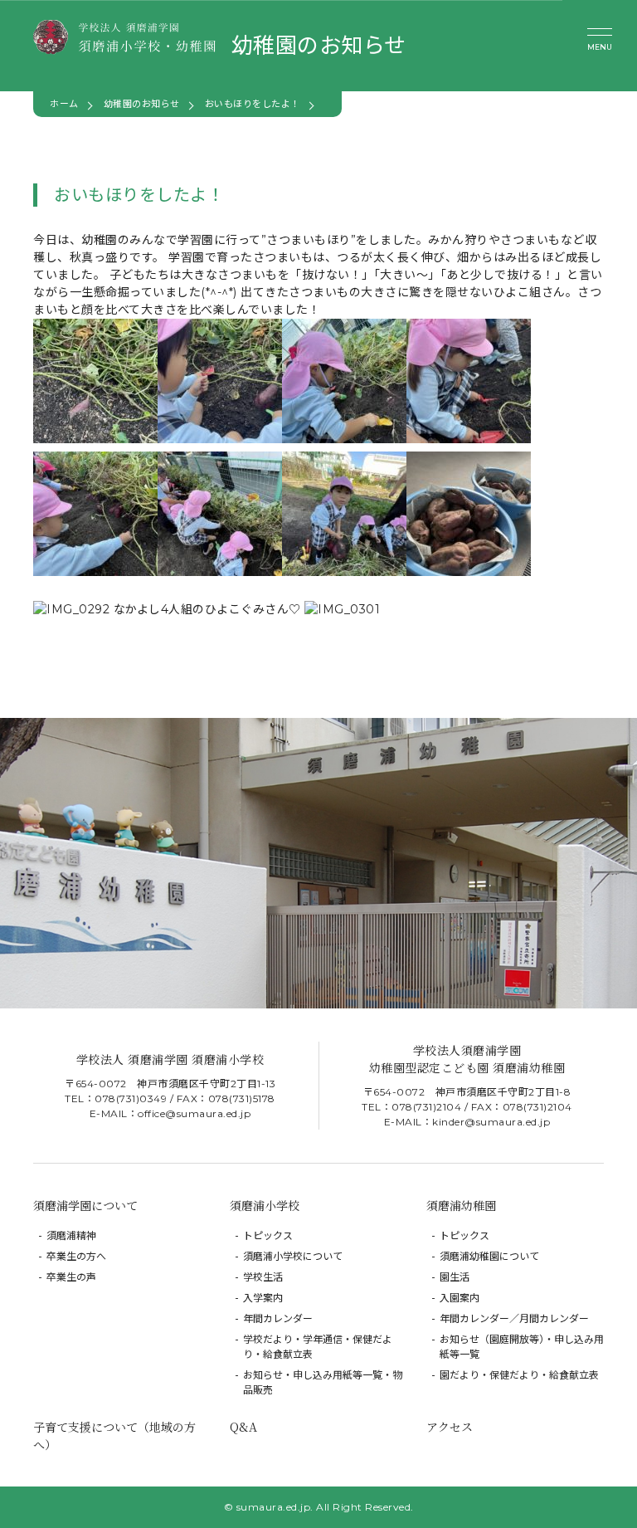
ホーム (64, 104)
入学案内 (263, 1297)
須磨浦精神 (71, 1235)
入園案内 (459, 1297)
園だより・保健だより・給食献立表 (519, 1375)
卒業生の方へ (76, 1256)
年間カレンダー (278, 1318)
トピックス (268, 1235)
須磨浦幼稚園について (489, 1256)
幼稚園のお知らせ (142, 104)
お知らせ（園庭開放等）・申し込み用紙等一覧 (522, 1346)
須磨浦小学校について (293, 1256)
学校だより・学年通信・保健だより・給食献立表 (317, 1346)
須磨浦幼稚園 (461, 1205)
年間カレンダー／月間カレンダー (514, 1318)
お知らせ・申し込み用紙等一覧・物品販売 (322, 1382)
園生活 (454, 1277)
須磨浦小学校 (264, 1205)
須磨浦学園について (85, 1205)
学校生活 (263, 1277)
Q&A (243, 1426)
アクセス (449, 1426)
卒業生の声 (71, 1277)
